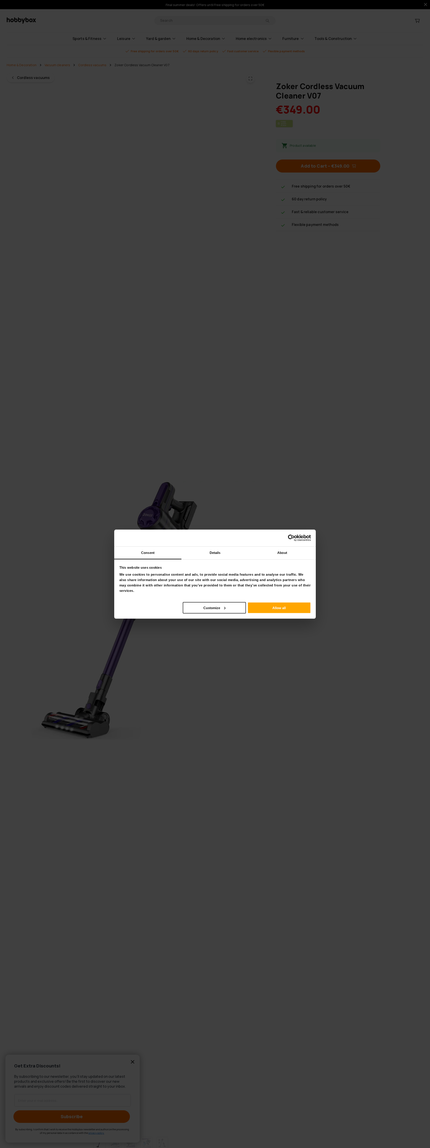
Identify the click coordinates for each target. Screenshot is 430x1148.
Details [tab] (215, 552)
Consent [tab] (148, 552)
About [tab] (282, 552)
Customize (211, 608)
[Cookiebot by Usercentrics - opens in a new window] (291, 538)
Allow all (279, 608)
